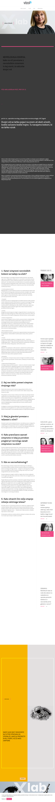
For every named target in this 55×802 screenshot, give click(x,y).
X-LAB (30, 8)
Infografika (40, 8)
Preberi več (4, 798)
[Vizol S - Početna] (27, 2)
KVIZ (34, 8)
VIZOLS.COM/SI (23, 8)
